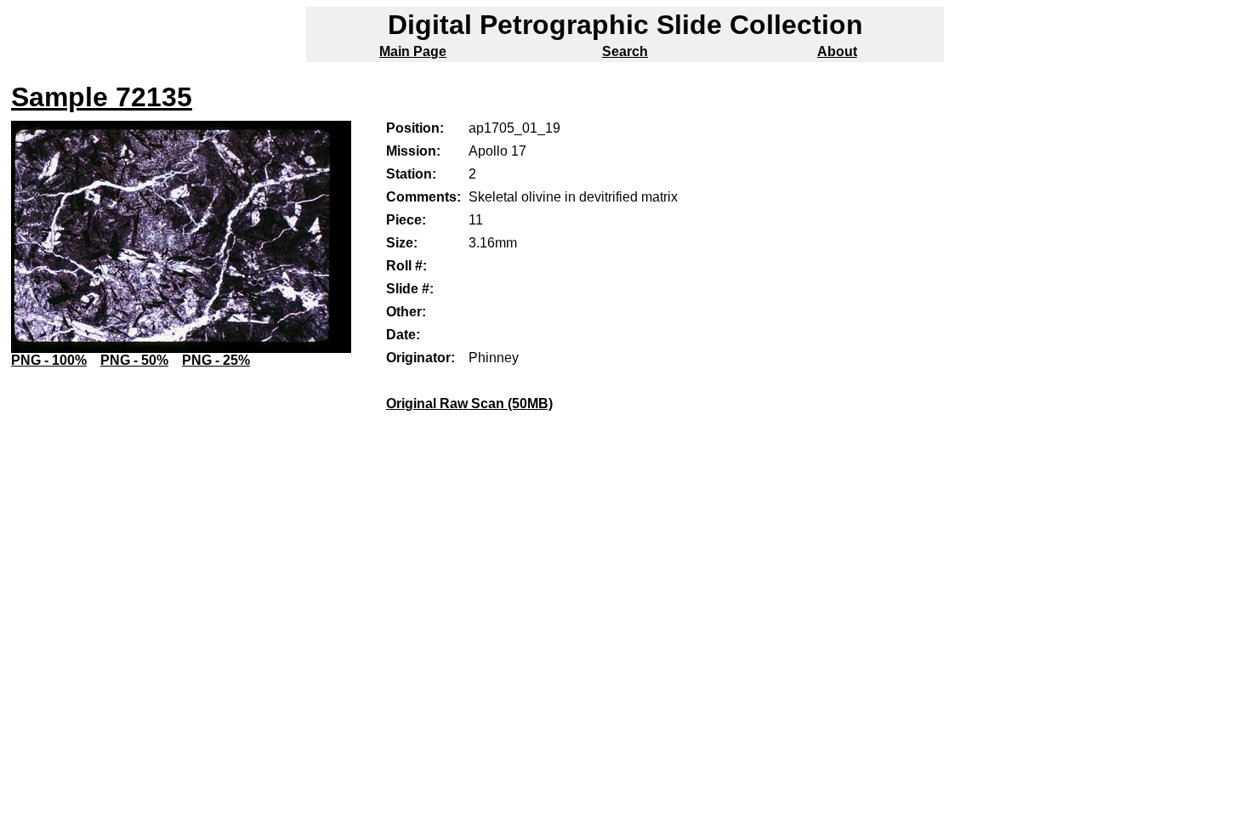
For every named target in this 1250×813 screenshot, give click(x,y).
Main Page (412, 51)
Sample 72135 (101, 97)
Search (625, 51)
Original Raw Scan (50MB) (469, 403)
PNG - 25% (216, 360)
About (837, 51)
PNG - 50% (134, 360)
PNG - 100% (49, 360)
